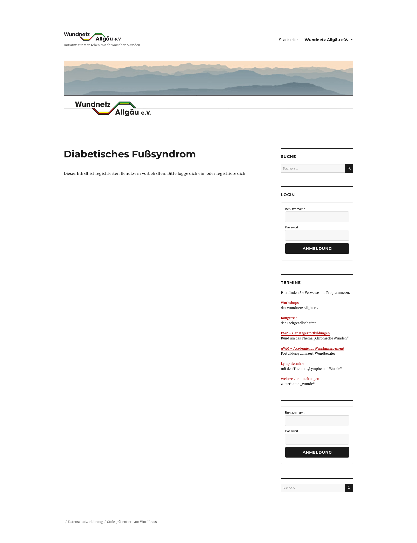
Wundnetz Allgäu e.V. (326, 39)
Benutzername (295, 209)
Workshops (290, 303)
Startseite (288, 39)
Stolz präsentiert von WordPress (132, 522)
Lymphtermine (292, 364)
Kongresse (289, 318)
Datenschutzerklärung (85, 522)
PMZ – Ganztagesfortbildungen (305, 333)
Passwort (291, 227)
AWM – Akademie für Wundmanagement (312, 348)
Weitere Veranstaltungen (300, 379)
